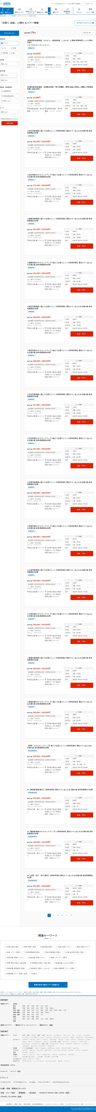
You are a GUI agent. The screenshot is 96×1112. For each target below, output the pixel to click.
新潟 (28, 1010)
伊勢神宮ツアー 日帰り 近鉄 (17, 973)
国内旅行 (13, 16)
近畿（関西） (17, 1012)
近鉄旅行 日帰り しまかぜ (40, 968)
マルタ (24, 1041)
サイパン (30, 1058)
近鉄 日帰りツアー (83, 947)
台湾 (23, 1035)
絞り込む (10, 123)
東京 (42, 1008)
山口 (42, 1014)
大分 (42, 1018)
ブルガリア (51, 1046)
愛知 (60, 1010)
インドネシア (35, 1037)
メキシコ (25, 1054)
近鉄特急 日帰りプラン (37, 957)
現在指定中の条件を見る (84, 23)
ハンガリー (85, 1043)
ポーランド (34, 1046)
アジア (15, 1035)
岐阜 (51, 1010)
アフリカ (15, 1050)
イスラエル (51, 1048)
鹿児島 (52, 1018)
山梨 (23, 1010)
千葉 (46, 1008)
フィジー (66, 1061)
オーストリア (54, 1043)
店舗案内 (78, 3)
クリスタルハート (20, 1082)
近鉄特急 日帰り (47, 947)
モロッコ (32, 1050)
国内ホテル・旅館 (46, 1025)
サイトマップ (90, 1104)
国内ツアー (5, 1004)
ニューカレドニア (51, 1061)
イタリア (25, 1039)
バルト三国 (53, 1041)
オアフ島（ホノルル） (28, 1056)
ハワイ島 (40, 1056)
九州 (14, 1018)
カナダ (31, 1052)
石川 (37, 1010)
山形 (42, 1006)
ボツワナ (71, 1050)
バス (4, 48)
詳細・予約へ (82, 70)
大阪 (33, 1012)
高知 (37, 1016)
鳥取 (23, 1014)
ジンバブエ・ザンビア (60, 1050)
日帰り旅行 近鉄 (13, 947)
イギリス (60, 1039)
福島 (46, 1006)
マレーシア (66, 1035)
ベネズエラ (71, 1054)
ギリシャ (73, 1039)
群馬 (33, 1008)
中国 (43, 1035)
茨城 (23, 1008)
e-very (32, 1082)
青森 (23, 1006)
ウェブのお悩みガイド (59, 3)
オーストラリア (27, 1061)
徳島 (23, 1016)
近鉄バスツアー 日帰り (59, 957)
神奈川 (52, 1008)
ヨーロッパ (16, 1039)
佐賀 (28, 1018)
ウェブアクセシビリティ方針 (75, 1104)
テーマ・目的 (16, 1071)
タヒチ (60, 1061)
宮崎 (46, 1018)
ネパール (49, 1037)
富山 (33, 1010)
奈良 (37, 1012)
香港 (28, 1035)
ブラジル (54, 1054)
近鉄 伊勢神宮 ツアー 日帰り (65, 968)
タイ (73, 1035)
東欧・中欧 (45, 1043)
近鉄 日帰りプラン (65, 947)
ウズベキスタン (89, 1037)
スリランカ (57, 1037)
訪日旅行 (33, 1093)
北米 (14, 1052)
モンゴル (49, 1035)
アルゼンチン (46, 1054)
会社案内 (9, 1104)
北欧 (59, 1041)
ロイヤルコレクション (62, 1082)
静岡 (55, 1010)
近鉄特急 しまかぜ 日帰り (65, 963)
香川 (28, 1016)
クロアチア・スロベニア (73, 1043)
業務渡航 (22, 1093)
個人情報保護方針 (38, 1104)
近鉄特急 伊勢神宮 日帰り (16, 968)
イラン (58, 1048)
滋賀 (23, 1012)
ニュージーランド (38, 1061)
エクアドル (62, 1054)
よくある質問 (70, 3)
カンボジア (87, 1035)
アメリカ (25, 1052)
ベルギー (88, 1039)
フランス (32, 1039)
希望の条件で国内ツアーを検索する (47, 985)
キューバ (32, 1054)
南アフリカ (48, 1050)
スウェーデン (83, 1041)
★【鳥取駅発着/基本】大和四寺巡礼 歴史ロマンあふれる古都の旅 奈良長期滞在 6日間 (60, 790)
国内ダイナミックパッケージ (26, 1025)
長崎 (33, 1018)
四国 (14, 1016)
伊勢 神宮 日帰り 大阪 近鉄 (16, 963)
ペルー (39, 1054)
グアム (24, 1058)
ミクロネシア (17, 1058)
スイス (67, 1039)
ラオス (72, 1037)
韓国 (38, 1035)
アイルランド (38, 1041)
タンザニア (84, 1050)
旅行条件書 (27, 1104)
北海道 (15, 1003)
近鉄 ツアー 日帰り (14, 952)
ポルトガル (53, 1039)
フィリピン (25, 1037)
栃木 (28, 1008)
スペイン (45, 1039)
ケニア (78, 1050)
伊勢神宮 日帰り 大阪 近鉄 (41, 963)
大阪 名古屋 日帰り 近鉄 (75, 952)
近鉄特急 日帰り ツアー (15, 957)
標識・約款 (18, 1104)
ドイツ (39, 1039)
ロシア (46, 1041)
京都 (28, 1012)
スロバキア (25, 1046)
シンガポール (58, 1035)
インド (43, 1037)
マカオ (33, 1035)
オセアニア (16, 1061)
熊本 (37, 1018)
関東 (14, 1008)
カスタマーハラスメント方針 (55, 1104)
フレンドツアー (44, 1082)
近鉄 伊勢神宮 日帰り (53, 952)
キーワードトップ (23, 16)
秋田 (37, 1006)
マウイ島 (47, 1056)
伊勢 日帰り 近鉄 (30, 947)
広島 (37, 1014)
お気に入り (89, 3)
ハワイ (15, 1056)
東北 (14, 1006)
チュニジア (40, 1050)
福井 (42, 1010)
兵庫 (42, 1012)
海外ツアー (5, 1035)
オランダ (80, 1039)
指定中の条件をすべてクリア (10, 119)
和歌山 (47, 1012)
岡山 (33, 1014)
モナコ (30, 1041)
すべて (5, 43)
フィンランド (26, 1043)
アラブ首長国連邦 (27, 1048)
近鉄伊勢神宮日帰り (33, 952)
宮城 (33, 1006)
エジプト (25, 1050)
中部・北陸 (16, 1010)
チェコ (62, 1043)
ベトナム (79, 1035)
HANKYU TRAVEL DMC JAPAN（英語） (55, 1093)
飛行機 (5, 53)
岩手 (28, 1006)
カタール (75, 1048)
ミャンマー (65, 1037)
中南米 (15, 1054)
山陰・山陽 (16, 1014)
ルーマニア (42, 1046)
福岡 (23, 1018)
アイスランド (36, 1043)
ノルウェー (74, 1041)
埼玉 (37, 1008)
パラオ (37, 1058)
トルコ (37, 1048)
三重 (64, 1010)
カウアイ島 (55, 1056)
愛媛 (33, 1016)
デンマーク (66, 1041)
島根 (28, 1014)
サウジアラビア (66, 1048)
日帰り (34, 973)
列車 (14, 48)
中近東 (15, 1048)
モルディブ (79, 1037)
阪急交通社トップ (5, 16)
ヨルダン (43, 1048)
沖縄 (14, 1021)
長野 (46, 1010)
